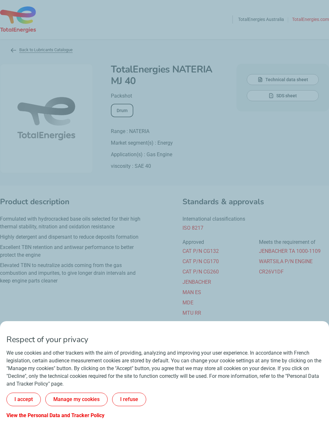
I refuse (129, 399)
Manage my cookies (76, 399)
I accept (23, 399)
